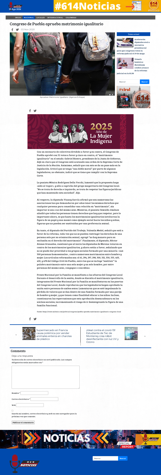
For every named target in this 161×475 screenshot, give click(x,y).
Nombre (16, 393)
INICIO (18, 17)
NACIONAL (29, 17)
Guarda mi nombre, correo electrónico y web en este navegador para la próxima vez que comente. (44, 415)
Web (14, 405)
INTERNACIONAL (55, 17)
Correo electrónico (21, 399)
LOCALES (40, 17)
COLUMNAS (71, 17)
